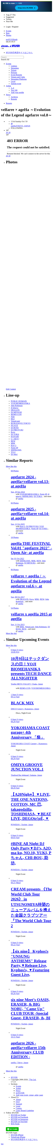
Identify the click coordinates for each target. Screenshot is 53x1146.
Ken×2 (22, 526)
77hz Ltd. (32, 1080)
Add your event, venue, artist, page (29, 1095)
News (8, 95)
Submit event (16, 84)
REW (39, 561)
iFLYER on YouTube (19, 1122)
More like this (11, 466)
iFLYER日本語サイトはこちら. (19, 52)
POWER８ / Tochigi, (22, 825)
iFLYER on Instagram (19, 1119)
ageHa (20, 499)
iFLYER (14, 1077)
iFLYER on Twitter (18, 1115)
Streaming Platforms (19, 79)
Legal (18, 1106)
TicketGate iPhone (18, 1137)
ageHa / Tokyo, (19, 1063)
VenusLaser (29, 627)
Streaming (15, 68)
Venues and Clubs (18, 77)
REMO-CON (25, 688)
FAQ (18, 1102)
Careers (19, 1108)
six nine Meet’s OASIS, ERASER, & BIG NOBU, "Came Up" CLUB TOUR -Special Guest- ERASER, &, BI (30, 1008)
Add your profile (17, 92)
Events (8, 31)
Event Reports (16, 75)
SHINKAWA (27, 496)
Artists (8, 86)
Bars (7, 33)
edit (16, 39)
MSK (33, 561)
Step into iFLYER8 (26, 8)
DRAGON (24, 599)
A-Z (12, 88)
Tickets (13, 70)
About (18, 1099)
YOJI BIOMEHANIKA (29, 494)
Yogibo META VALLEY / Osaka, (27, 684)
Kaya (31, 599)
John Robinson (41, 627)
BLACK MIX (22, 703)
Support (19, 1104)
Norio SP (43, 494)
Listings (14, 66)
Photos (8, 35)
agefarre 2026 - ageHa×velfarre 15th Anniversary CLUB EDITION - (28, 1050)
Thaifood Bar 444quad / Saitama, (26, 775)
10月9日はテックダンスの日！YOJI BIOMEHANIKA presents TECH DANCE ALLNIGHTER (31, 668)
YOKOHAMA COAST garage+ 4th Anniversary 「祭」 (30, 732)
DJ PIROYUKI (32, 526)
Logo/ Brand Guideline (25, 1111)
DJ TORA (38, 496)
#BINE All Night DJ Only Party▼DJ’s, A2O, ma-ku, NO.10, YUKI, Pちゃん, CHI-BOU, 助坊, (31, 853)
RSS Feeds (15, 1124)
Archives (14, 97)
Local (13, 81)
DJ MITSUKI (29, 563)
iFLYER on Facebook (19, 1117)
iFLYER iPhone (17, 1135)
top (2, 1144)
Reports (14, 99)
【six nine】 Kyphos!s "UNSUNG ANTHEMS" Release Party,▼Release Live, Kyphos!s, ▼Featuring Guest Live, (30, 963)
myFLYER (10, 39)
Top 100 (14, 90)
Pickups (14, 73)
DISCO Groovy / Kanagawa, (25, 709)
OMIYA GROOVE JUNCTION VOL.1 (27, 766)
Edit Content (11, 389)
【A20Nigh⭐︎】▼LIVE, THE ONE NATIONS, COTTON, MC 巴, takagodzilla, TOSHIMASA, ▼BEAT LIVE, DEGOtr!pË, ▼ (31, 806)
